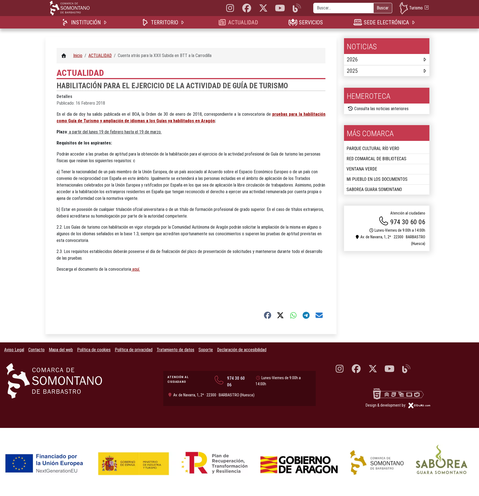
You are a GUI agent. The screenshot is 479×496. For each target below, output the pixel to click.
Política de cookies (94, 349)
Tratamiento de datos (175, 349)
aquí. (135, 269)
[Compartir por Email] (319, 315)
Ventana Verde (361, 169)
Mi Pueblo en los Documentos (376, 179)
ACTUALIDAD (243, 22)
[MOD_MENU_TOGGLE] (105, 22)
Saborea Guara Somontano (374, 189)
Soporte (205, 349)
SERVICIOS (311, 22)
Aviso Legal (14, 349)
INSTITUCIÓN (86, 22)
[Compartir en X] (280, 315)
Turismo (416, 7)
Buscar (383, 8)
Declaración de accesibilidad (241, 349)
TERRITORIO (164, 22)
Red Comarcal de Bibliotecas (376, 158)
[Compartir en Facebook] (267, 315)
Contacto (36, 349)
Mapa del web (61, 349)
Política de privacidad (133, 349)
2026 (352, 59)
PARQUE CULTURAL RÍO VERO (372, 148)
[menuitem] (85, 22)
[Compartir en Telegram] (306, 315)
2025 (352, 71)
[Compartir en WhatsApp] (293, 315)
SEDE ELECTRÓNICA (386, 22)
